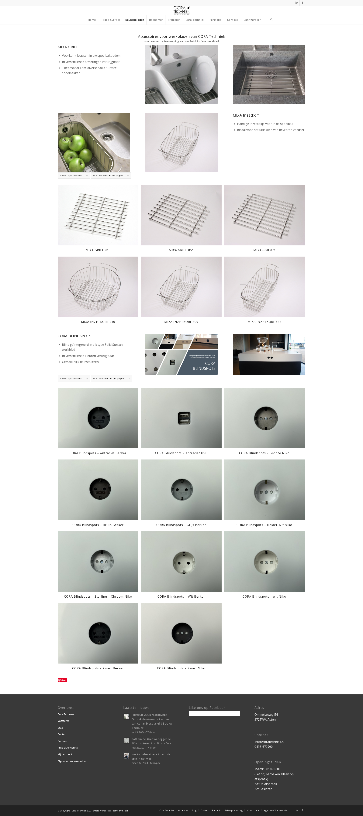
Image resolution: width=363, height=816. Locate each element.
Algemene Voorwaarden (72, 761)
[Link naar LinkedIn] (296, 3)
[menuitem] (91, 20)
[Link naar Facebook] (302, 3)
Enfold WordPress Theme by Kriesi (110, 810)
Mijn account (65, 754)
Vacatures (63, 720)
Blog (60, 727)
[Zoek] (271, 20)
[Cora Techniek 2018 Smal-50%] (182, 10)
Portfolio (62, 741)
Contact (62, 734)
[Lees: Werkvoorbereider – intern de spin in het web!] (126, 756)
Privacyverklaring (68, 747)
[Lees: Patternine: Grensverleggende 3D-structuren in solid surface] (126, 740)
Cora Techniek (66, 714)
